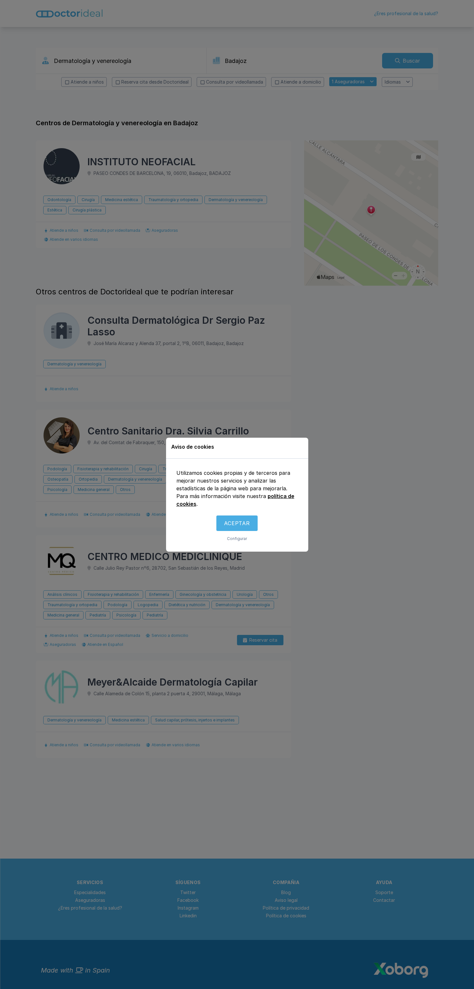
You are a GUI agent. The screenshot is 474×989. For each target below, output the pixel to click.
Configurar (237, 538)
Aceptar (237, 523)
